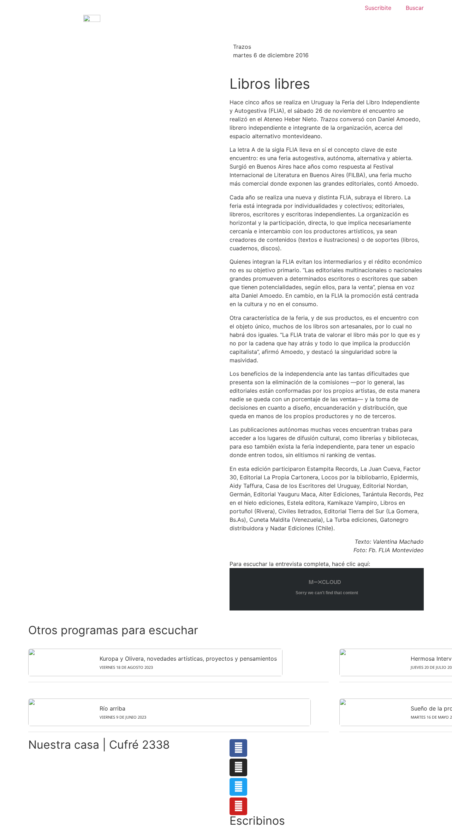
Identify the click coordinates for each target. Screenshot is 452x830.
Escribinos (257, 821)
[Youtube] (238, 806)
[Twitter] (238, 787)
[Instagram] (238, 767)
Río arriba (112, 708)
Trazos (242, 46)
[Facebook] (238, 748)
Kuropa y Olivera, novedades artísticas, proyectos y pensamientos (188, 658)
